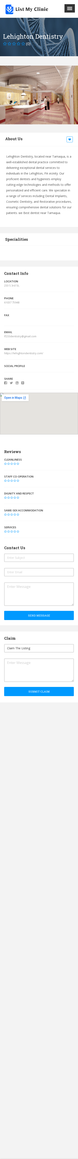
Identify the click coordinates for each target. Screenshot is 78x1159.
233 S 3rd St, (11, 285)
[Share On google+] (22, 383)
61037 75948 (11, 302)
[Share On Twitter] (11, 383)
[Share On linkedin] (17, 383)
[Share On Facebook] (5, 383)
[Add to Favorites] (70, 139)
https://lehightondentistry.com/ (24, 353)
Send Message (39, 615)
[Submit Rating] (5, 464)
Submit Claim (39, 691)
